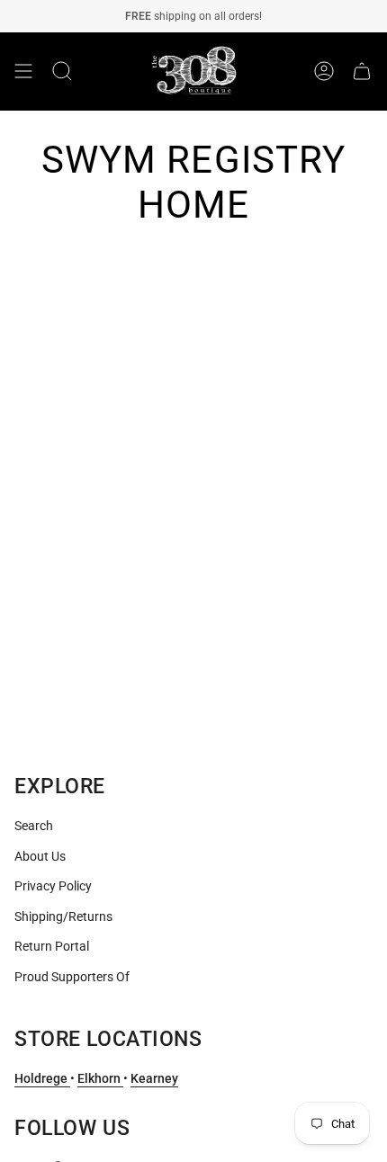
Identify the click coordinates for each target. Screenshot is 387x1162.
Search (33, 825)
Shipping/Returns (63, 916)
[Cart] (362, 71)
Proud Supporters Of (72, 977)
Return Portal (51, 946)
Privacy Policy (53, 886)
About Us (40, 856)
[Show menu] (23, 71)
